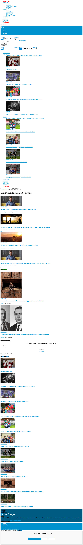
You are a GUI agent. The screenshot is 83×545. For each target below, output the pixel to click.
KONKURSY (6, 20)
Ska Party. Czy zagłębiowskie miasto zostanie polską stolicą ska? (22, 114)
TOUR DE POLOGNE (11, 15)
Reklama (5, 31)
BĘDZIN (8, 3)
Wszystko (8, 55)
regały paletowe (69, 529)
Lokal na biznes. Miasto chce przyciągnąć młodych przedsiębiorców (18, 209)
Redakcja (2, 303)
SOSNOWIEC (9, 8)
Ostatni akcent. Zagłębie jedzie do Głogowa (16, 162)
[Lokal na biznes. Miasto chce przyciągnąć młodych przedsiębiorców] (11, 205)
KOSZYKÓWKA (9, 12)
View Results (41, 351)
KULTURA (5, 19)
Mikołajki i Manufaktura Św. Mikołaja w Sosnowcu (19, 84)
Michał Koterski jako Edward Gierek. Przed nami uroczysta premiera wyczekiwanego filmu (25, 334)
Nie (5, 347)
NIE (48, 538)
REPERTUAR (6, 21)
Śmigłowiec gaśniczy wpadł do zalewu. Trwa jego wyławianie (17, 506)
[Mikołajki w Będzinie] (13, 65)
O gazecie (5, 33)
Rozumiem (20, 530)
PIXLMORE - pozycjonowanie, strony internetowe (37, 529)
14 (1, 231)
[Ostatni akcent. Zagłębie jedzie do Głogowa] (13, 158)
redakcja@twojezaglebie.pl (15, 520)
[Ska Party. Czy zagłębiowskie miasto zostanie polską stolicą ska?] (13, 110)
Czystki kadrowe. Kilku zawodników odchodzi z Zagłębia (20, 132)
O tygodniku (5, 525)
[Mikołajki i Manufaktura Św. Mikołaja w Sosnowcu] (13, 80)
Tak (5, 345)
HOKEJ (7, 10)
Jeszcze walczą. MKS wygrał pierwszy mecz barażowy (19, 147)
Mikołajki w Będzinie (11, 69)
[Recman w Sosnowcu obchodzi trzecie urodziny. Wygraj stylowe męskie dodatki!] (11, 297)
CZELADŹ (8, 5)
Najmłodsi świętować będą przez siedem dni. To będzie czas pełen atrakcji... (20, 416)
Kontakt (4, 30)
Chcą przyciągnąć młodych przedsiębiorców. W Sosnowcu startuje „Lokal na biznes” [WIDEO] (26, 263)
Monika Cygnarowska (5, 211)
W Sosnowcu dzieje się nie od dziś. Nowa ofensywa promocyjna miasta (19, 245)
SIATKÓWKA (9, 14)
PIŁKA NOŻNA (9, 13)
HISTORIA (5, 17)
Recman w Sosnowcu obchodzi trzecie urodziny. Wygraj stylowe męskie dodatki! (22, 301)
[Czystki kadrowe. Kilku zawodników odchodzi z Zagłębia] (13, 128)
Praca (4, 34)
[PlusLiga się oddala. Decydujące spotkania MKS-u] (13, 173)
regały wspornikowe (60, 529)
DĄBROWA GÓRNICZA (11, 6)
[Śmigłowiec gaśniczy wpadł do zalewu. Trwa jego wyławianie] (8, 502)
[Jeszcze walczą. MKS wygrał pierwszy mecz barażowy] (13, 143)
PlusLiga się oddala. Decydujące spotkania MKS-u (18, 177)
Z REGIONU (6, 2)
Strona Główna (4, 189)
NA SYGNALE (6, 16)
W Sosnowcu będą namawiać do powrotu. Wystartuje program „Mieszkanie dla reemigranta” (25, 227)
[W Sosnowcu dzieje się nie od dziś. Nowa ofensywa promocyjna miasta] (11, 241)
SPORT (4, 9)
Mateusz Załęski (4, 229)
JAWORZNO (8, 7)
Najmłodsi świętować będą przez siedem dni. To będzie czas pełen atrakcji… (25, 99)
